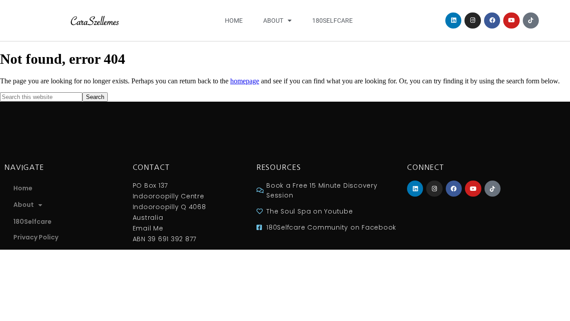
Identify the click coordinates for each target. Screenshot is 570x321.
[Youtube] (511, 20)
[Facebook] (492, 20)
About (273, 20)
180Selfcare (332, 20)
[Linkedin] (453, 20)
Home (234, 20)
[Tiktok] (531, 20)
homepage (244, 81)
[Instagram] (472, 20)
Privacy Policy (35, 237)
